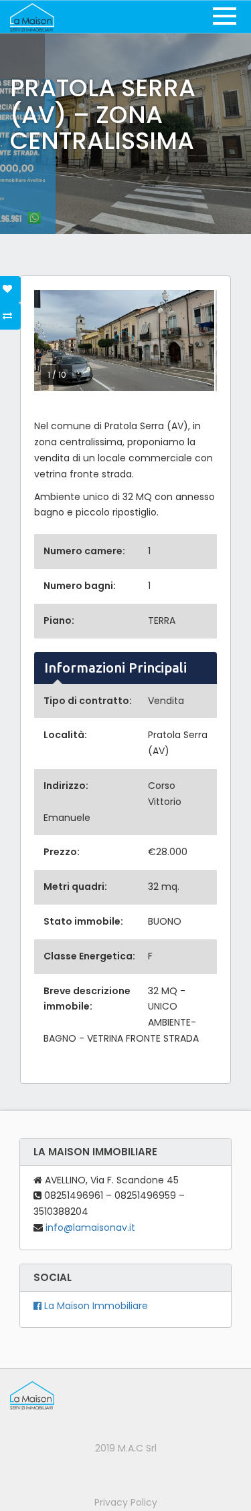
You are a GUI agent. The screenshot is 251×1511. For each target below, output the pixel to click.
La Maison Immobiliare (94, 1305)
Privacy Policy (125, 1502)
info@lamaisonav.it (90, 1227)
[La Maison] (32, 16)
